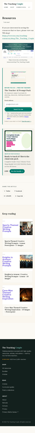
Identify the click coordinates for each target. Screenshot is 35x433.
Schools (5, 406)
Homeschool (21, 7)
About (4, 400)
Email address (9, 100)
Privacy (4, 409)
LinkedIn (7, 196)
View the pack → (26, 121)
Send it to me (18, 109)
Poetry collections (8, 390)
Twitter (7, 191)
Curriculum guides (8, 387)
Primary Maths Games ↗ (10, 412)
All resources (6, 368)
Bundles (4, 371)
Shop (12, 7)
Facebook (18, 191)
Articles (4, 374)
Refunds (5, 403)
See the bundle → (17, 171)
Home (6, 7)
